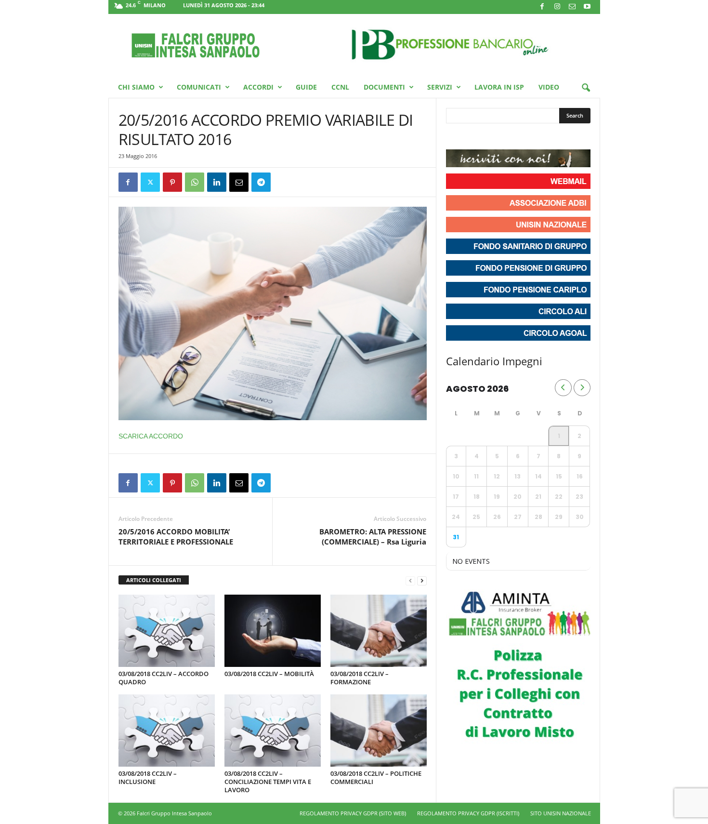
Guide (306, 87)
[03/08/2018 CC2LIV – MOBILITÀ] (272, 631)
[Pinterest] (172, 182)
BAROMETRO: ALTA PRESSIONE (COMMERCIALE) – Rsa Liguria (372, 536)
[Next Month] (582, 387)
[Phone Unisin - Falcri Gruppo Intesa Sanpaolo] (506, 137)
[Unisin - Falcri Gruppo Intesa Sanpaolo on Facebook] (454, 137)
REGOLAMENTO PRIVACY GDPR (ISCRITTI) (468, 813)
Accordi (258, 87)
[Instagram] (557, 7)
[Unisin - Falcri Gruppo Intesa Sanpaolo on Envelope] (524, 137)
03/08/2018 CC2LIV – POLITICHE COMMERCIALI (375, 777)
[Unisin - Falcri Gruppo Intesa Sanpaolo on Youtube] (489, 137)
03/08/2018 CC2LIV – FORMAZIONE (359, 677)
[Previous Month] (563, 387)
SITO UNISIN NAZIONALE (560, 813)
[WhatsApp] (194, 182)
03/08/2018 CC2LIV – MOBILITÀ (269, 673)
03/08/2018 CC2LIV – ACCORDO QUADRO (163, 677)
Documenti (384, 87)
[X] (150, 182)
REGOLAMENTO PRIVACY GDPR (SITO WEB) (353, 813)
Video (548, 87)
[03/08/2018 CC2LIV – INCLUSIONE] (166, 730)
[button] (585, 88)
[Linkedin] (216, 182)
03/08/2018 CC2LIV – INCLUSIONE (147, 777)
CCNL (340, 87)
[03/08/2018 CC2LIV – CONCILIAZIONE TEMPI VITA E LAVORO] (272, 730)
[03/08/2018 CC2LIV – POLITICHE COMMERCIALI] (378, 730)
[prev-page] (410, 580)
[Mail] (572, 7)
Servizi (439, 87)
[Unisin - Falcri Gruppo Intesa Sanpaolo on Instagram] (472, 137)
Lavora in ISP (499, 87)
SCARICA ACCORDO (150, 436)
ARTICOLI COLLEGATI (153, 580)
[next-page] (422, 580)
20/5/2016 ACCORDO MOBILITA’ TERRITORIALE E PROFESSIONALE (175, 536)
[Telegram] (261, 182)
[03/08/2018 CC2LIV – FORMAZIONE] (378, 631)
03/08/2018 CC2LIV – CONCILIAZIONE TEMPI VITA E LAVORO (267, 781)
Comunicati (199, 87)
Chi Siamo (136, 87)
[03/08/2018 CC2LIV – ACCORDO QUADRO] (166, 631)
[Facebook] (542, 7)
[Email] (239, 182)
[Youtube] (587, 7)
